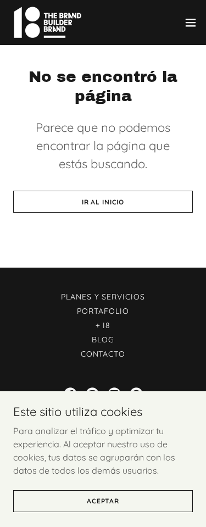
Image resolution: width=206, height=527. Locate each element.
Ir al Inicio (103, 202)
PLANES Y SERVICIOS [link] (103, 297)
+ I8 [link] (103, 325)
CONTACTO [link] (103, 354)
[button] (191, 23)
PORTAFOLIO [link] (103, 311)
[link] (47, 22)
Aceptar (103, 501)
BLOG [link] (103, 340)
